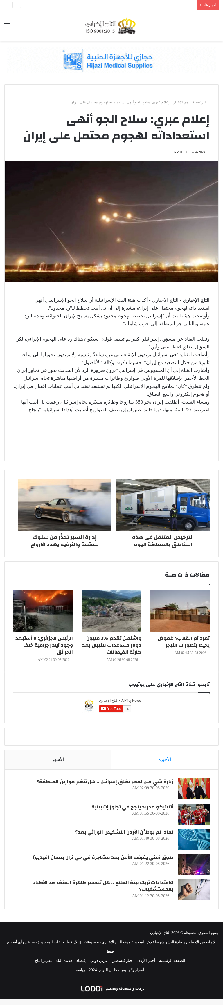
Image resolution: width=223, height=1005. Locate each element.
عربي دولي (99, 960)
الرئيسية (200, 102)
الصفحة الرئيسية (172, 960)
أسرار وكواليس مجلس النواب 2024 (116, 970)
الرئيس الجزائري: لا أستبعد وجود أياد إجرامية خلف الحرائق (44, 645)
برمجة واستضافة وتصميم (125, 988)
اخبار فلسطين (123, 960)
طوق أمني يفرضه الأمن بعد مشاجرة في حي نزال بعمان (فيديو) (103, 857)
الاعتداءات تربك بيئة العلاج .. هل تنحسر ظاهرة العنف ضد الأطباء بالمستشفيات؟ (103, 886)
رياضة (80, 970)
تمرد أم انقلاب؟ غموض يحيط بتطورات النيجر (184, 642)
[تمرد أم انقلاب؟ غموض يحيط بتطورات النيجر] (180, 611)
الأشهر (58, 759)
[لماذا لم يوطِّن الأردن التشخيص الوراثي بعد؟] (194, 839)
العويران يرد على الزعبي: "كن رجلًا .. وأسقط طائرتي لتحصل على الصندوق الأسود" (130, 5)
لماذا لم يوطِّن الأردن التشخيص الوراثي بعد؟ (124, 832)
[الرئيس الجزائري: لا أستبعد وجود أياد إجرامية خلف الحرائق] (43, 611)
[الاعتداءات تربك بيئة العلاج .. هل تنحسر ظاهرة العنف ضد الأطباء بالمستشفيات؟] (194, 889)
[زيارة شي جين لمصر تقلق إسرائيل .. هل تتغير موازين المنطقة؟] (194, 788)
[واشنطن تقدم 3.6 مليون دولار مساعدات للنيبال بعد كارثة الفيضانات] (111, 611)
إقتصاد (81, 960)
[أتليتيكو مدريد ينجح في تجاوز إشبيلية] (194, 814)
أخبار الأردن (146, 960)
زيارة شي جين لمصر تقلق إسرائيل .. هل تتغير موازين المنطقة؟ (105, 781)
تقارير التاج (43, 960)
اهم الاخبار (181, 102)
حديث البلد (64, 960)
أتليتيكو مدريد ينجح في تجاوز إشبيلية (132, 806)
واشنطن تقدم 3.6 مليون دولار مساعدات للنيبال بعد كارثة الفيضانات (111, 645)
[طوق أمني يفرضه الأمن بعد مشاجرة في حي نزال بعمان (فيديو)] (194, 864)
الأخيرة (165, 759)
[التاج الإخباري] (111, 25)
